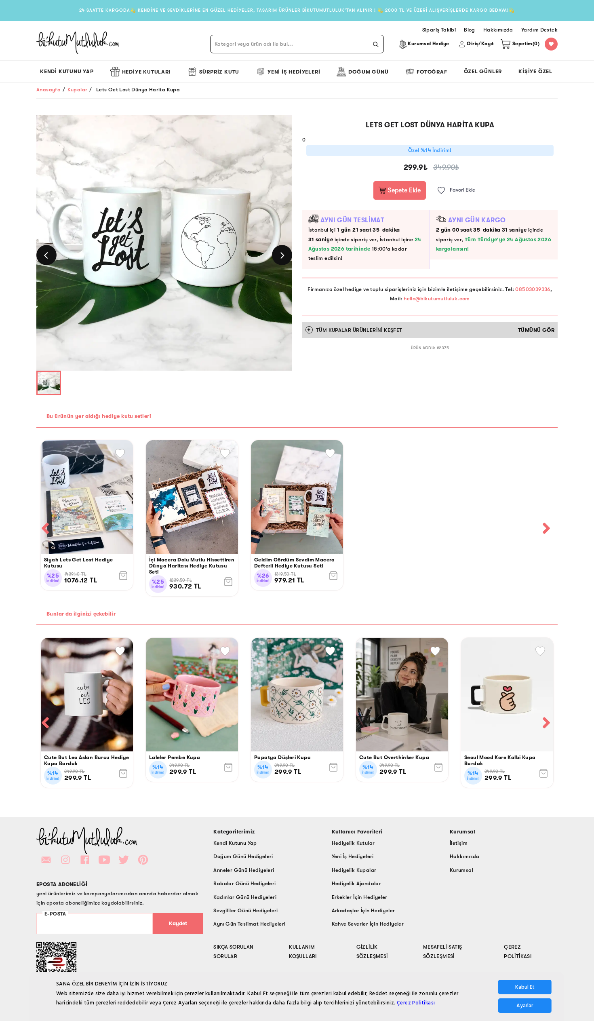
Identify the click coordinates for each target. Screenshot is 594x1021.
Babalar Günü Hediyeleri (244, 883)
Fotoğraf (432, 72)
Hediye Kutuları (146, 72)
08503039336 (532, 289)
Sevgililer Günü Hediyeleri (245, 910)
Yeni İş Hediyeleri (294, 72)
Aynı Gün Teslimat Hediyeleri (249, 924)
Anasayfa (48, 89)
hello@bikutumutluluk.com (437, 298)
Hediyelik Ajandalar (356, 883)
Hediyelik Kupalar (354, 870)
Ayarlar (524, 1005)
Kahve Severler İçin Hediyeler (368, 924)
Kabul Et (525, 987)
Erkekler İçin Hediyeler (360, 897)
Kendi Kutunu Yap (67, 71)
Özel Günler (483, 71)
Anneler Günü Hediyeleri (243, 870)
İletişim (459, 843)
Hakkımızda (465, 856)
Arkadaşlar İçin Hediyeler (363, 910)
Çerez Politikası (416, 1002)
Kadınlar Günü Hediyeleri (244, 897)
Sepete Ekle (403, 190)
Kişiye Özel (535, 71)
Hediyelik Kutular (353, 843)
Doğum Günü (368, 72)
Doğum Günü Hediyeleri (243, 856)
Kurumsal (461, 870)
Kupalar (77, 89)
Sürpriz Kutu (219, 72)
